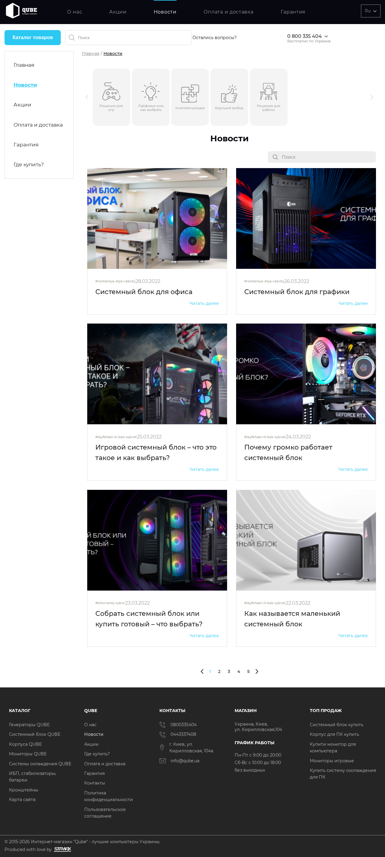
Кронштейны (23, 790)
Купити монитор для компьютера (333, 748)
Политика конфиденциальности (108, 796)
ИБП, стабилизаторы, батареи (32, 777)
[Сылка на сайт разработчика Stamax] (61, 849)
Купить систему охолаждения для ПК (343, 774)
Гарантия (293, 12)
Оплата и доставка (229, 12)
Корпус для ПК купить (334, 734)
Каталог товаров (33, 37)
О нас (74, 12)
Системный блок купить (336, 724)
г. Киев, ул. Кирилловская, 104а (191, 748)
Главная (24, 65)
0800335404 (184, 724)
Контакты (94, 783)
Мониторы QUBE (28, 754)
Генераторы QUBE (29, 724)
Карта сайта (22, 799)
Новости (165, 12)
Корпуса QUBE (25, 744)
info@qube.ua (185, 760)
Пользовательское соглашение (105, 813)
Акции (118, 12)
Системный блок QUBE (34, 734)
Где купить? (29, 164)
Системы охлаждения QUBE (40, 763)
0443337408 (183, 734)
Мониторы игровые (332, 760)
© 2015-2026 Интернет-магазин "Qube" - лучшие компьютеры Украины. (82, 841)
